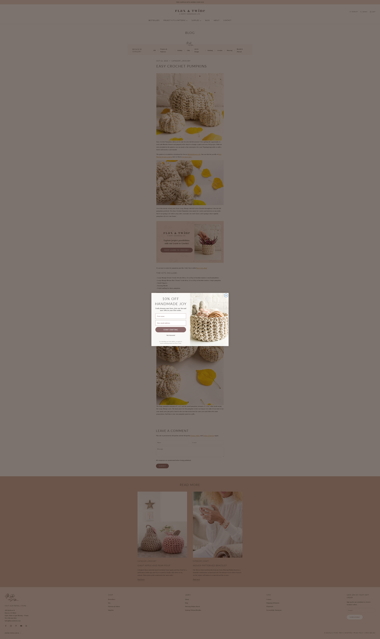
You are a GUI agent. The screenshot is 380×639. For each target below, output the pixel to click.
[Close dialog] (226, 295)
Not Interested (171, 335)
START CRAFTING (170, 329)
